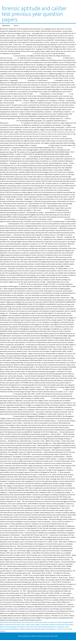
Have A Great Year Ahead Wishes (10, 622)
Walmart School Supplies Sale (9, 627)
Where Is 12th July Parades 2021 (31, 627)
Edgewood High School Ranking (30, 629)
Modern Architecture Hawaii (52, 622)
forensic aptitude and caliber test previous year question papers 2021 (38, 636)
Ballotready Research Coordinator (53, 627)
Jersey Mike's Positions (47, 624)
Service (16, 25)
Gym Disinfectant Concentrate (32, 622)
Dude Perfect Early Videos (64, 624)
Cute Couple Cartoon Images (30, 624)
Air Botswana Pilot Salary (12, 624)
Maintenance (6, 25)
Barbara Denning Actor (48, 629)
